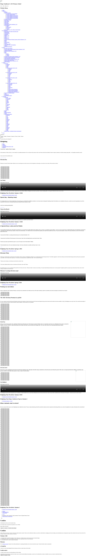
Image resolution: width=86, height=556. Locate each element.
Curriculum (4, 96)
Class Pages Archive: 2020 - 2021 (11, 83)
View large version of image (5, 166)
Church (7, 28)
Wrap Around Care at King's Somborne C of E (11, 59)
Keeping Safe (6, 94)
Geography (8, 104)
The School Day (7, 33)
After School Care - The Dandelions (10, 44)
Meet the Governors (7, 12)
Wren (7, 122)
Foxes (9, 82)
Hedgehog (8, 64)
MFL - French (8, 98)
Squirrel (7, 65)
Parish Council (8, 27)
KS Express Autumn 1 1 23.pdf (7, 401)
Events (7, 53)
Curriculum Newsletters (8, 114)
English (7, 101)
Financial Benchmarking (8, 46)
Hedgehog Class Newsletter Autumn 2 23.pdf (9, 396)
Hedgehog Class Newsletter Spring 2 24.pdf (9, 250)
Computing (8, 107)
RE (6, 103)
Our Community (7, 25)
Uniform (5, 45)
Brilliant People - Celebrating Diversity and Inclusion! (12, 131)
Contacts (7, 55)
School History (6, 23)
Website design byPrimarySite (7, 516)
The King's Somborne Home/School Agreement (11, 57)
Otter (7, 116)
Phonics (7, 102)
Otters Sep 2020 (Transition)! (13, 91)
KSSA (5, 52)
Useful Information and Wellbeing (9, 58)
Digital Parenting (7, 61)
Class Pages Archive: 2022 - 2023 (11, 72)
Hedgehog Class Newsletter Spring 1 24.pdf (9, 284)
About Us (3, 11)
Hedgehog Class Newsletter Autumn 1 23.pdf (9, 509)
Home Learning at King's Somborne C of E (11, 60)
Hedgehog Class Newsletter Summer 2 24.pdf (9, 195)
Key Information (5, 30)
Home (3, 10)
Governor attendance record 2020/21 (12, 17)
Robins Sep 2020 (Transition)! (13, 90)
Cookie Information (5, 512)
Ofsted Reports (6, 36)
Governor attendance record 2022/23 (12, 15)
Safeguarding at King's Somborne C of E (10, 24)
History (7, 105)
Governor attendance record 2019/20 (12, 18)
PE (6, 106)
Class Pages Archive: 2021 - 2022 (11, 77)
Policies (5, 37)
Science (7, 109)
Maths (7, 100)
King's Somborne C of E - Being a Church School (12, 29)
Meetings (7, 54)
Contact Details (6, 21)
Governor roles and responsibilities (11, 13)
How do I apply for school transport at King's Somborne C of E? (14, 49)
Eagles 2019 (10, 87)
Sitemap (3, 511)
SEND (5, 41)
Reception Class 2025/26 (8, 48)
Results (5, 40)
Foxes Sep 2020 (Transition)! (13, 89)
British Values (6, 20)
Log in (3, 514)
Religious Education (7, 112)
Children (3, 62)
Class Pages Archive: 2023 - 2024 (7, 146)
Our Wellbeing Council (8, 95)
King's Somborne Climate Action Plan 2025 (11, 31)
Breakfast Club (6, 35)
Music (7, 108)
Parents (3, 47)
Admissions (6, 34)
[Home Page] (0, 1)
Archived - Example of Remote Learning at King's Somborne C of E (15, 39)
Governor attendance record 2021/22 (12, 16)
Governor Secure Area (7, 19)
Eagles (9, 78)
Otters (9, 80)
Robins (9, 81)
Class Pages (6, 63)
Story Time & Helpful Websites (9, 92)
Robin (7, 66)
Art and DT (8, 99)
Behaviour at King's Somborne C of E (10, 51)
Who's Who (6, 22)
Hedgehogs (10, 79)
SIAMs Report (6, 32)
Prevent (5, 43)
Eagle (7, 67)
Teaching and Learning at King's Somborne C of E (12, 56)
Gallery (5, 93)
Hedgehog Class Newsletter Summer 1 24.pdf (9, 223)
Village (7, 26)
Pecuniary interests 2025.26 (10, 14)
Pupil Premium (6, 38)
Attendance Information (8, 50)
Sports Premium (6, 42)
